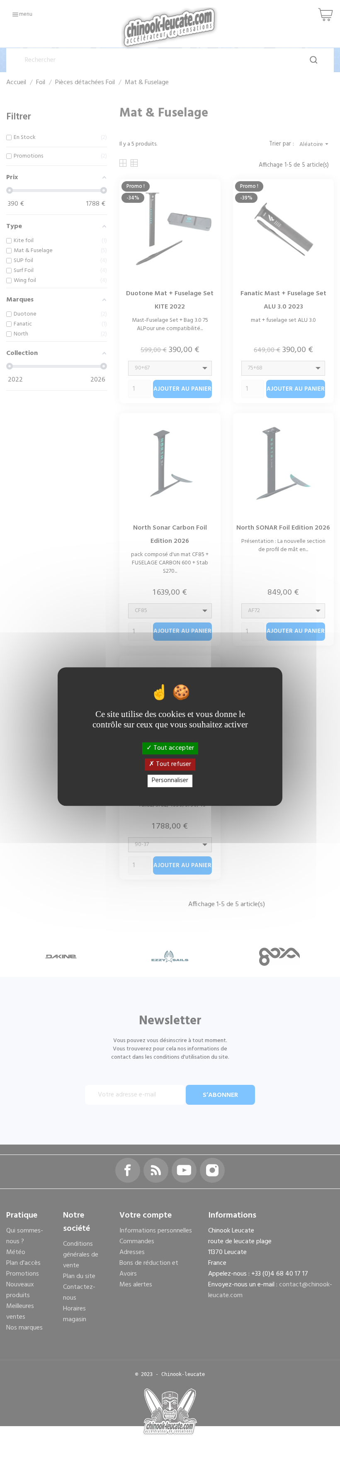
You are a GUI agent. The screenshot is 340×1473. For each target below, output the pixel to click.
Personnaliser (170, 780)
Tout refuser (172, 764)
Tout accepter (173, 748)
